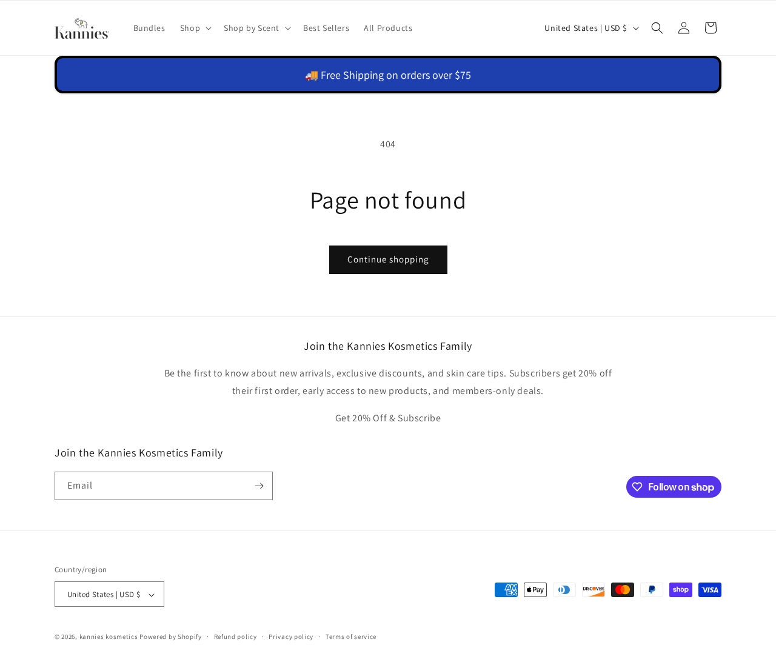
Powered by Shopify (170, 637)
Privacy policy (291, 636)
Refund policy (235, 636)
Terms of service (351, 636)
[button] (194, 28)
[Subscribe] (259, 486)
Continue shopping (388, 259)
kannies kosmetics (108, 637)
